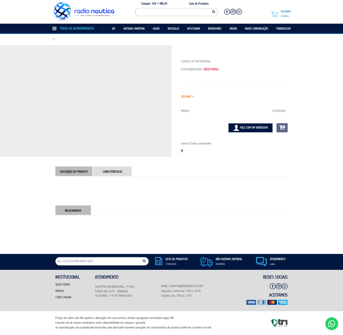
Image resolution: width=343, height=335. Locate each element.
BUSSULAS (173, 28)
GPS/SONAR (193, 28)
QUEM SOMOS (62, 284)
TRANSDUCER (283, 28)
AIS (113, 28)
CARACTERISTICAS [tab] (112, 171)
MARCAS (59, 291)
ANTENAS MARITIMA (134, 28)
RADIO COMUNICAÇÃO (256, 28)
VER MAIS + (187, 96)
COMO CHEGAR (63, 297)
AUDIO (156, 28)
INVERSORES (215, 28)
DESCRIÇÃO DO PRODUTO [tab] (74, 171)
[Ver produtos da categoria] (287, 111)
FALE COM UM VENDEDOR (253, 127)
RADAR (233, 28)
